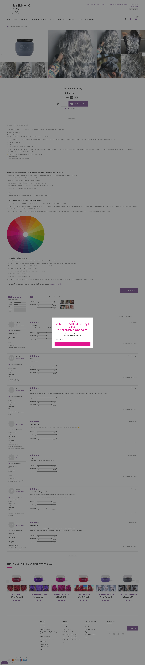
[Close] (91, 319)
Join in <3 (72, 344)
